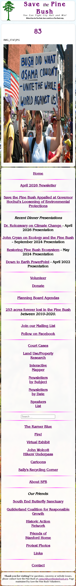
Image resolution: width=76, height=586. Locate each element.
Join (24, 326)
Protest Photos (38, 545)
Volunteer (38, 278)
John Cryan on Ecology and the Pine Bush (38, 237)
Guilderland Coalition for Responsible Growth (38, 511)
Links (38, 553)
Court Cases (38, 345)
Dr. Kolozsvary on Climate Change (33, 225)
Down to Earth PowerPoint (27, 262)
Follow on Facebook (38, 334)
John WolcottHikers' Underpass (38, 452)
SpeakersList (38, 404)
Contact (38, 565)
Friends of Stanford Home (38, 535)
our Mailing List (41, 326)
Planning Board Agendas (38, 298)
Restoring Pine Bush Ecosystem (33, 250)
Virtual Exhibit (38, 442)
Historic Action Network (38, 523)
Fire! (38, 434)
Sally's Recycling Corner (38, 470)
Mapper (38, 370)
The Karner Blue (38, 426)
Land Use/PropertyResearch (38, 355)
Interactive (38, 365)
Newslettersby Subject (38, 380)
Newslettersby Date (38, 392)
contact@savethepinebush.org (53, 578)
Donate (38, 286)
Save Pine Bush (45, 7)
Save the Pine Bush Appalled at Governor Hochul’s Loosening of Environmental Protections (38, 201)
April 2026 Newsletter (38, 185)
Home (38, 173)
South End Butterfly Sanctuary (38, 501)
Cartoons (38, 462)
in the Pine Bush (49, 310)
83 (38, 31)
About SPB (38, 482)
